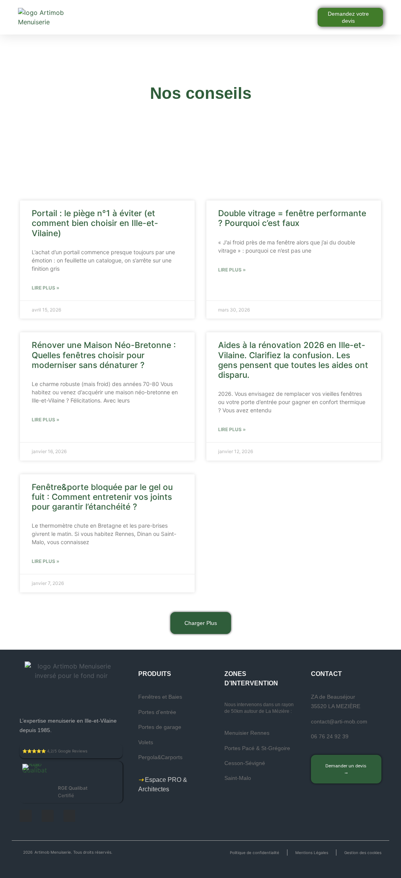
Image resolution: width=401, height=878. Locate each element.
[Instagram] (48, 816)
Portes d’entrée (157, 712)
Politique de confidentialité (254, 852)
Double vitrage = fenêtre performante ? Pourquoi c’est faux (292, 218)
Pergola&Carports (160, 757)
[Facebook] (26, 816)
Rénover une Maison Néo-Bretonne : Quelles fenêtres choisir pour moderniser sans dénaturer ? (104, 355)
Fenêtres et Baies (160, 697)
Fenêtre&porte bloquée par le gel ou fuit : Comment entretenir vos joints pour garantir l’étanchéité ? (102, 497)
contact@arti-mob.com (339, 721)
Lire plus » (46, 288)
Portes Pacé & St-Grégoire (257, 748)
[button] (205, 17)
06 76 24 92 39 (330, 736)
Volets (145, 742)
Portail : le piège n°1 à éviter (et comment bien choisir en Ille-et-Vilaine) (95, 223)
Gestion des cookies (362, 852)
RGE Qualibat (72, 788)
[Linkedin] (69, 816)
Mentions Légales (311, 852)
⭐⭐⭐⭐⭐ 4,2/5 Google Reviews (54, 751)
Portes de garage (159, 727)
